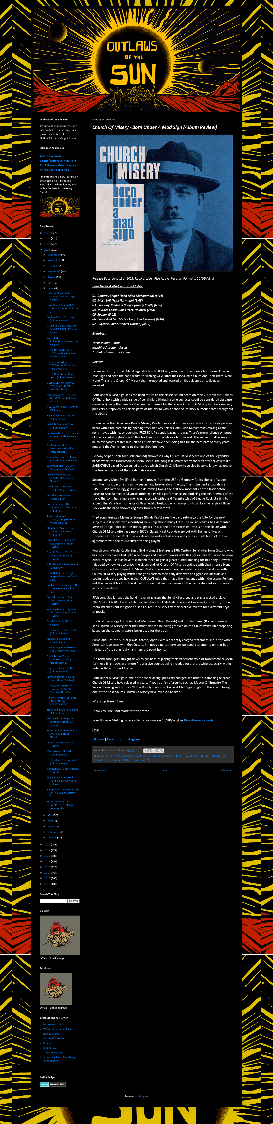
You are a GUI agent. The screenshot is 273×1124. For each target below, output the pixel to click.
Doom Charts (51, 1034)
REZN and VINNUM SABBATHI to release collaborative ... (60, 805)
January (52, 837)
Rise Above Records (198, 720)
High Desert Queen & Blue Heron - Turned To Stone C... (62, 308)
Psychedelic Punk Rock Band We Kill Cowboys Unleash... (61, 781)
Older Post (226, 770)
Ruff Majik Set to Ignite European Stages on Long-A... (60, 722)
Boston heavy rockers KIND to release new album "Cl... (62, 588)
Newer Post (100, 770)
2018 (47, 867)
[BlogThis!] (149, 750)
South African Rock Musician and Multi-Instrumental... (60, 448)
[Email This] (145, 750)
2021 (47, 850)
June (51, 288)
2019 (47, 861)
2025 (47, 238)
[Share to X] (153, 750)
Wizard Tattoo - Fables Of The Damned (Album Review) (61, 543)
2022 (47, 844)
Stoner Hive (50, 1048)
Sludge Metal (118, 760)
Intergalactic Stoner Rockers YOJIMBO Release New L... (63, 436)
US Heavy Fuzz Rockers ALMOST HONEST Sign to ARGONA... (62, 296)
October (53, 266)
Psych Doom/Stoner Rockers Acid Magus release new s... (60, 659)
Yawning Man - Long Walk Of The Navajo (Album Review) (62, 612)
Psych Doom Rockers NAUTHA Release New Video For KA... (61, 353)
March (52, 826)
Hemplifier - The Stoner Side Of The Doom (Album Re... (63, 793)
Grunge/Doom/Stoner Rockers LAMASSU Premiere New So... (60, 689)
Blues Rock (158, 756)
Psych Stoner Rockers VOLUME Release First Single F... (61, 478)
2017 (47, 872)
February (53, 832)
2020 (47, 856)
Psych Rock (215, 756)
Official (98, 739)
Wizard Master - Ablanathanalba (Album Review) (62, 341)
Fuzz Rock (203, 756)
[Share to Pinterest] (162, 750)
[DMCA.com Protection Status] (53, 1086)
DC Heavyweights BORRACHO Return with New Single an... (62, 365)
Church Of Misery (174, 756)
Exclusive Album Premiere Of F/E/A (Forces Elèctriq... (62, 734)
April (51, 820)
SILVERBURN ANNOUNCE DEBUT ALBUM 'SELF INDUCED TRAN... (60, 386)
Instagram (132, 739)
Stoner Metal (146, 760)
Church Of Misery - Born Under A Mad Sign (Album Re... (60, 531)
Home (163, 770)
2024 (47, 244)
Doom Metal (191, 756)
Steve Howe (132, 760)
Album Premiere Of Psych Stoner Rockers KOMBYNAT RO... (62, 701)
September (54, 271)
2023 (47, 249)
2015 (47, 884)
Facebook (114, 739)
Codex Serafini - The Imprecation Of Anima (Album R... (61, 507)
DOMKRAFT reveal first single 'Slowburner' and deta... (62, 576)
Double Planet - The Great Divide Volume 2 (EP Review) (62, 555)
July (50, 283)
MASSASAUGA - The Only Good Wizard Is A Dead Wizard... (62, 398)
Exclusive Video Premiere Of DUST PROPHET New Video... (62, 329)
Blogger (143, 1096)
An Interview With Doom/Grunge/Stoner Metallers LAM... (61, 519)
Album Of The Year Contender (118, 756)
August (52, 277)
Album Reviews (143, 756)
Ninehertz (48, 1043)
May (50, 815)
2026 (47, 233)
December (54, 254)
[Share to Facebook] (157, 750)
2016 (47, 878)
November (54, 260)
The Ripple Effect (53, 1052)
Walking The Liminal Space (58, 1029)
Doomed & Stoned (54, 1038)
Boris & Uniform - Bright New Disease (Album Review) (60, 600)
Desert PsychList (52, 1024)
